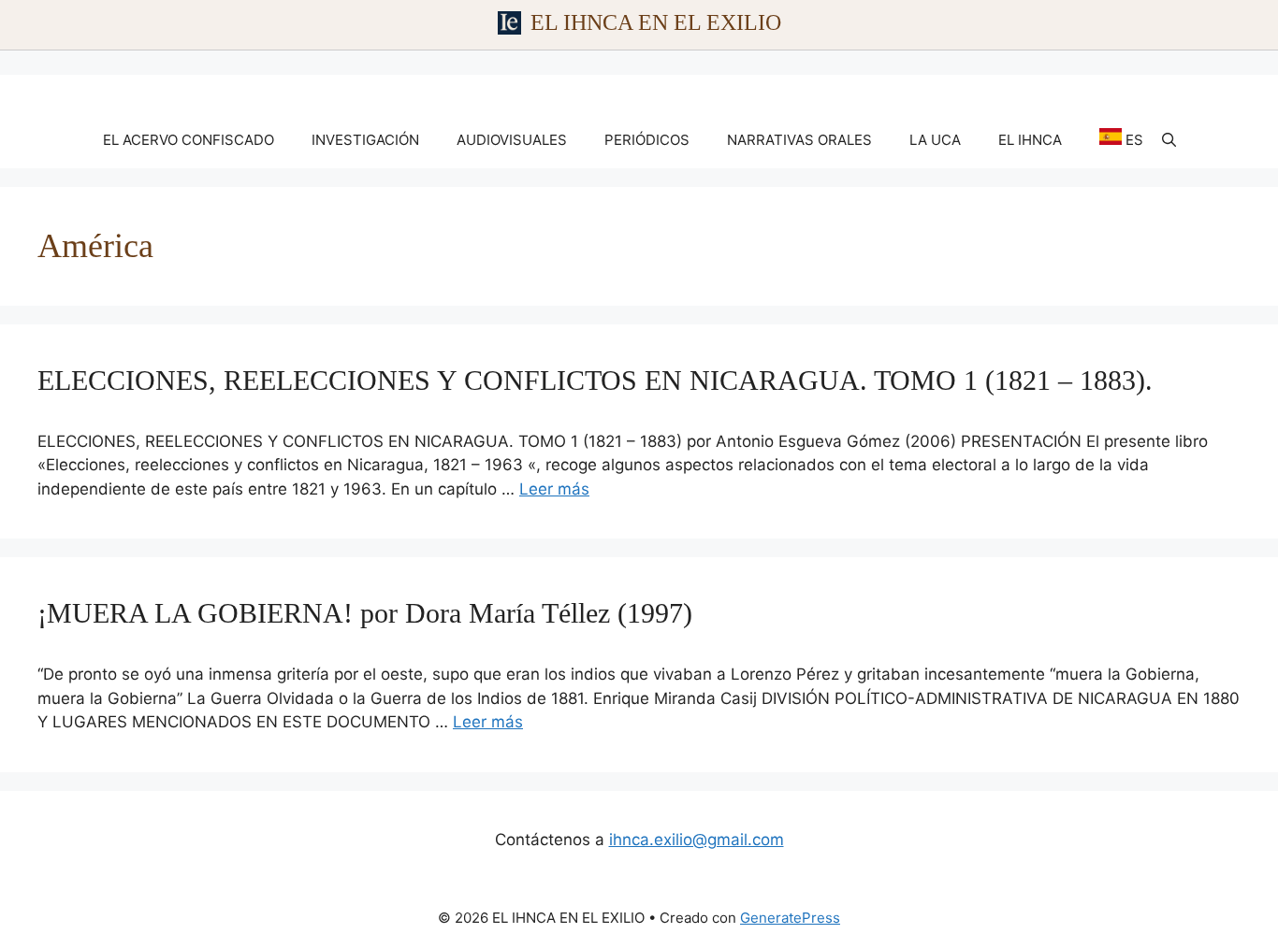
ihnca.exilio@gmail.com (696, 839)
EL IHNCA (1030, 140)
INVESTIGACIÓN (365, 140)
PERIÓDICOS (647, 140)
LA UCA (935, 140)
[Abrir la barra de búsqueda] (1169, 140)
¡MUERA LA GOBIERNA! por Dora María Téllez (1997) (364, 612)
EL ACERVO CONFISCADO (188, 140)
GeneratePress (790, 917)
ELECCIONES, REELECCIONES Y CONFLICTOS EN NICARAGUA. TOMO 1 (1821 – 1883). (595, 380)
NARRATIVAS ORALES (799, 140)
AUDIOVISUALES (512, 140)
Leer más (554, 489)
